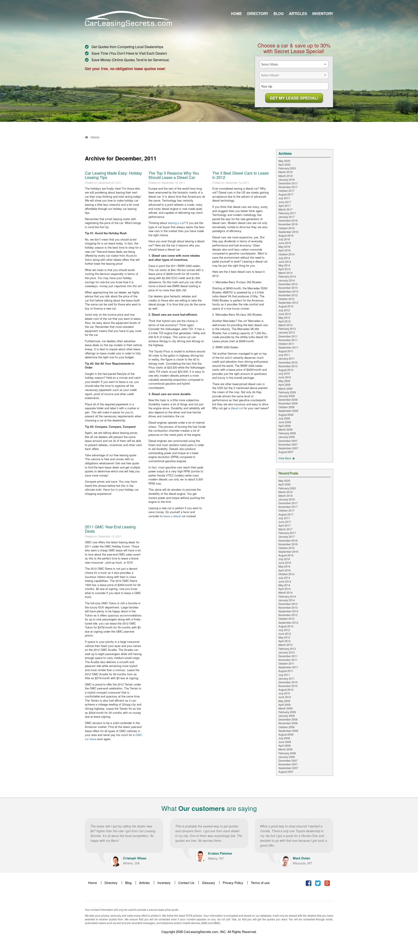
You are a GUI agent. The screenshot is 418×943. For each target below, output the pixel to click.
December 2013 (288, 284)
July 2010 (284, 373)
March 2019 (285, 172)
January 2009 (286, 396)
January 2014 (286, 280)
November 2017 (288, 187)
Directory (257, 13)
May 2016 (284, 246)
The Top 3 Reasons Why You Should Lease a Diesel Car (173, 175)
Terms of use (260, 882)
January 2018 (286, 179)
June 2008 (284, 422)
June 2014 (284, 261)
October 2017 (286, 190)
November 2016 (288, 224)
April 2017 (284, 205)
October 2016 (286, 228)
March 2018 (285, 176)
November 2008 (288, 403)
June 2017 (284, 202)
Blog (278, 13)
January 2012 (286, 332)
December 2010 (288, 362)
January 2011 (286, 358)
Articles (298, 13)
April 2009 (284, 384)
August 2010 (285, 370)
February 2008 (287, 433)
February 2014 (287, 276)
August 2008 (285, 414)
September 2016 (288, 232)
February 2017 (287, 213)
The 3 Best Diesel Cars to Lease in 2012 (240, 175)
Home (236, 13)
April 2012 (284, 321)
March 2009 (285, 388)
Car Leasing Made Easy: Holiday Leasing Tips (113, 175)
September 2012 (288, 302)
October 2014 (286, 254)
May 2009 (284, 381)
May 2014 (284, 265)
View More (285, 458)
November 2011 (288, 340)
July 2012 (284, 310)
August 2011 (285, 351)
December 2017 (288, 183)
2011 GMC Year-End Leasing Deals (110, 529)
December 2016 (288, 220)
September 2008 (288, 411)
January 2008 (286, 437)
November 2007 (288, 444)
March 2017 (285, 209)
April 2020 (284, 164)
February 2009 (287, 392)
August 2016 (285, 235)
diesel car (237, 408)
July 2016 (284, 239)
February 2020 (287, 168)
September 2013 (288, 291)
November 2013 (288, 288)
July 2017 (284, 198)
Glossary (208, 882)
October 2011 (286, 343)
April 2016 (284, 250)
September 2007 (288, 448)
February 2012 (287, 328)
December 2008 (288, 399)
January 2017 (286, 217)
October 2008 (286, 407)
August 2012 (285, 306)
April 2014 (284, 269)
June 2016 (284, 243)
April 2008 (284, 426)
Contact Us (186, 882)
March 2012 (285, 325)
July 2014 (284, 258)
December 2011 (288, 336)
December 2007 (288, 441)
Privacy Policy (233, 882)
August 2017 (285, 194)
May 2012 (284, 317)
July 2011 (284, 355)
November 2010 (288, 366)
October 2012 (286, 299)
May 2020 (284, 161)
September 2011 (288, 347)
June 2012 (284, 314)
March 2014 (285, 272)
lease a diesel (172, 516)
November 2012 (288, 295)
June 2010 (284, 377)
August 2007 (285, 452)
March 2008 (285, 429)
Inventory (322, 13)
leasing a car (176, 223)
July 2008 (284, 418)
